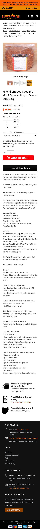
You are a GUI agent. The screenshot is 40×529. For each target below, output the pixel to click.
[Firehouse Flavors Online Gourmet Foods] (11, 16)
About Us (8, 452)
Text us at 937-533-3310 (21, 402)
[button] (10, 83)
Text (35, 8)
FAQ (6, 458)
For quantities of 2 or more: (13, 132)
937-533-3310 (23, 430)
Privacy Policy (10, 464)
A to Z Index (9, 461)
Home (5, 23)
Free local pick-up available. (19, 488)
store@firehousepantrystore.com (23, 438)
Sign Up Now (13, 510)
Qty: (4, 153)
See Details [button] (33, 4)
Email (28, 8)
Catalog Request (11, 455)
